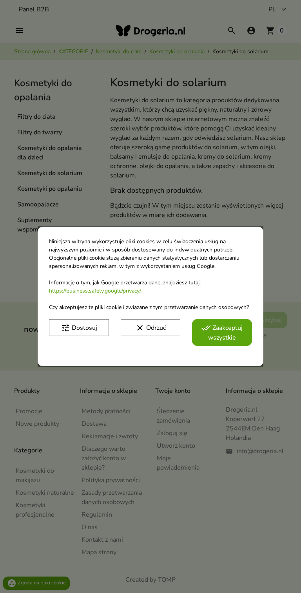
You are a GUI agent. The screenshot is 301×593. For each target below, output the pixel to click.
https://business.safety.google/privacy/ (94, 291)
